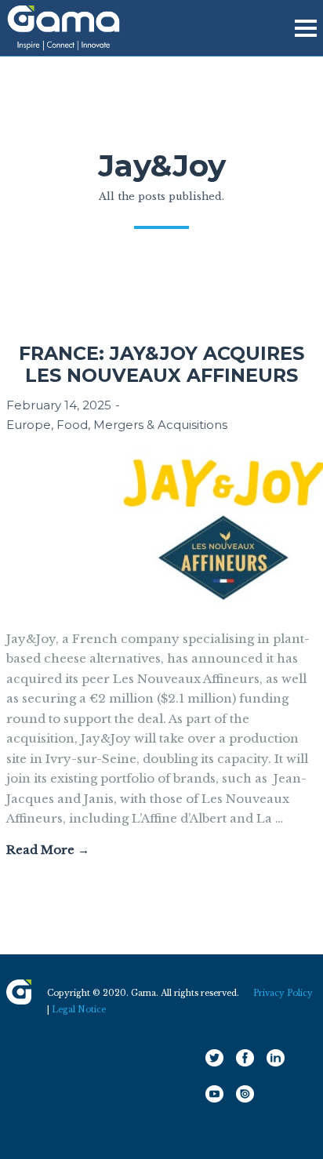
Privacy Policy (283, 993)
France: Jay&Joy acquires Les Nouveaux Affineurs (161, 364)
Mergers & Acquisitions (160, 424)
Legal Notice (79, 1010)
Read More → (47, 849)
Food (72, 424)
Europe (28, 424)
